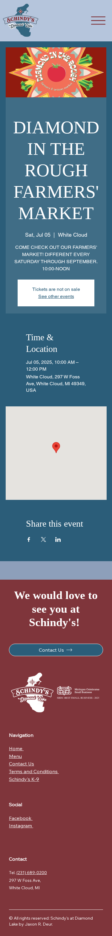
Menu (15, 756)
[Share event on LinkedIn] (58, 539)
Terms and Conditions (34, 771)
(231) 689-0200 (31, 872)
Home (16, 748)
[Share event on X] (43, 539)
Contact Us (21, 764)
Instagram (21, 826)
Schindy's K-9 (24, 779)
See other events (56, 296)
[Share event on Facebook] (29, 539)
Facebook (21, 818)
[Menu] (98, 20)
